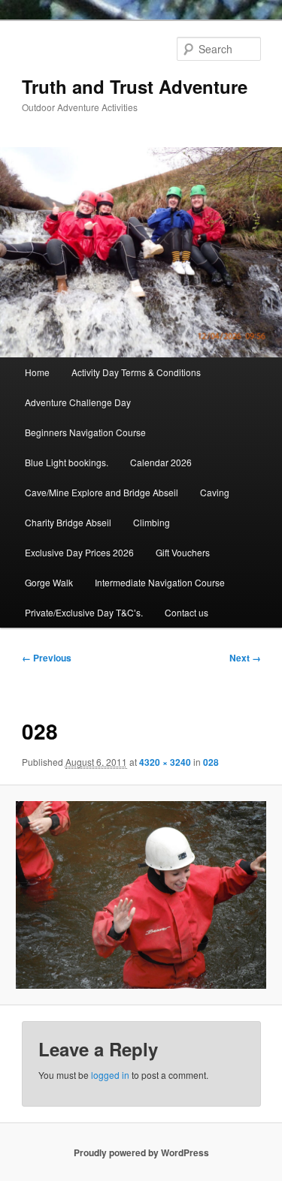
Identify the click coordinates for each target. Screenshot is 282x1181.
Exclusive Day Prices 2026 (79, 552)
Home (37, 372)
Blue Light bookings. (66, 462)
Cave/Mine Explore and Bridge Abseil (101, 492)
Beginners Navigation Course (85, 432)
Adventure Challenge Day (78, 402)
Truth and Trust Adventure (134, 86)
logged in (110, 1074)
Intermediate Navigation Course (160, 582)
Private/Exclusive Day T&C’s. (84, 612)
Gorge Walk (49, 582)
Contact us (186, 612)
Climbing (151, 522)
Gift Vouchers (183, 552)
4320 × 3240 (165, 762)
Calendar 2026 (161, 462)
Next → (245, 657)
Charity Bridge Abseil (68, 522)
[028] (140, 894)
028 (211, 762)
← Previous (46, 657)
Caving (214, 492)
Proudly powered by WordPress (141, 1152)
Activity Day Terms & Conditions (136, 372)
